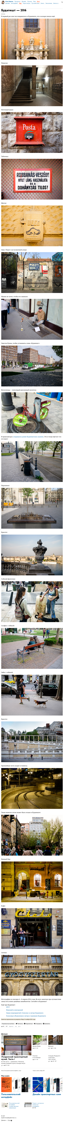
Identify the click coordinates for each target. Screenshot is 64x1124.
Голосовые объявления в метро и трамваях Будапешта (26, 1016)
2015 (8, 1007)
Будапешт (11, 1026)
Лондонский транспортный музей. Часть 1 (14, 1058)
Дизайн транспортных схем (47, 1094)
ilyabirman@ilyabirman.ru (8, 1118)
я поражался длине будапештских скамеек (28, 437)
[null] (19, 1024)
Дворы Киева (37, 1046)
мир (16, 1026)
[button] (61, 412)
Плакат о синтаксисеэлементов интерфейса (38, 1104)
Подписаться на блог (8, 1024)
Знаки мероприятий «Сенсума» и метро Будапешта (24, 1013)
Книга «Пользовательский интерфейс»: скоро (11, 1070)
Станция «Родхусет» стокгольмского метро (54, 1057)
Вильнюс (51, 1046)
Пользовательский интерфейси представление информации (14, 1105)
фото (19, 1026)
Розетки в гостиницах (37, 1056)
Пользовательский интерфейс (10, 1095)
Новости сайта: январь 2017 (39, 1070)
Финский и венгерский (14, 1010)
